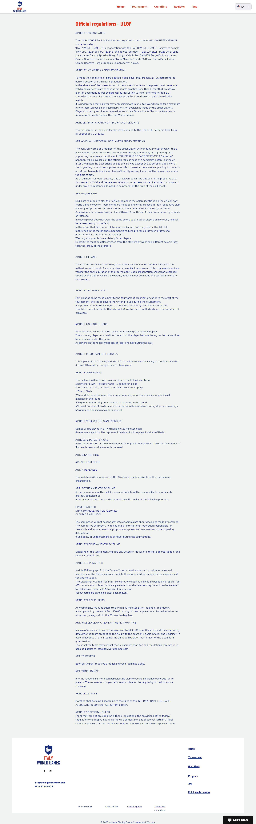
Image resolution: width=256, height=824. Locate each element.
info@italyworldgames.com (116, 588)
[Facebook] (44, 770)
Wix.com (151, 822)
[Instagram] (50, 770)
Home (191, 748)
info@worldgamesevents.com (50, 782)
